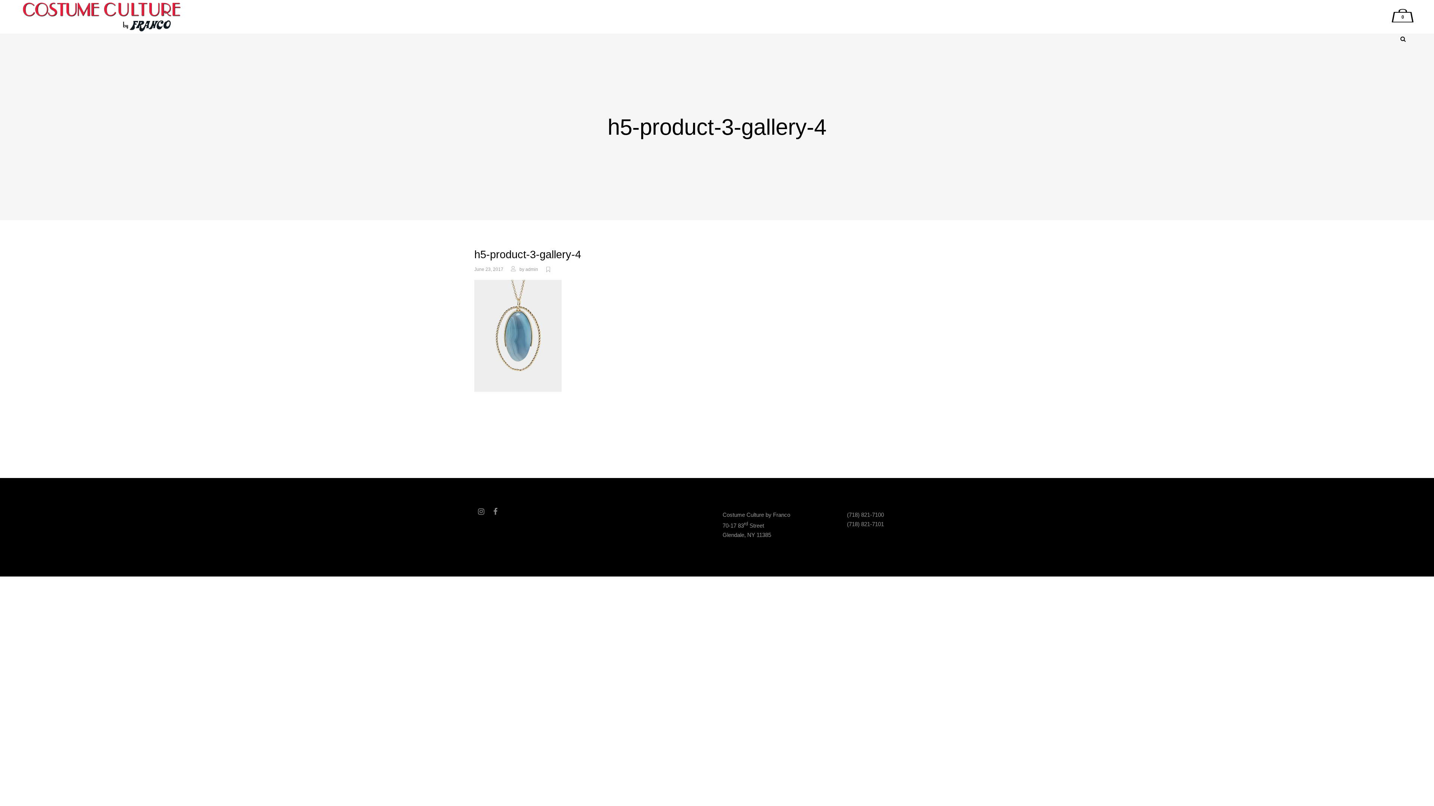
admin (531, 269)
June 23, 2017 (488, 269)
